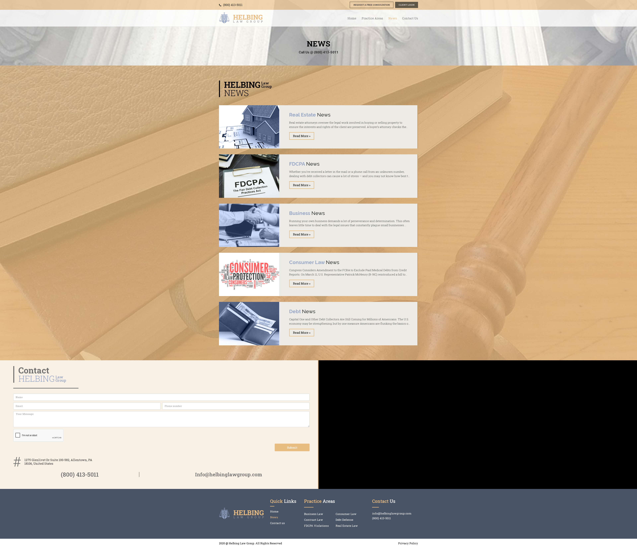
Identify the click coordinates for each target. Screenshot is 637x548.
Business (307, 213)
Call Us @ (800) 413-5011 (318, 52)
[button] (372, 5)
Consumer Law (314, 262)
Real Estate (309, 115)
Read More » (301, 136)
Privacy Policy (408, 543)
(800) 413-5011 (80, 474)
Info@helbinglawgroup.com (228, 474)
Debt (302, 311)
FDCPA (304, 164)
